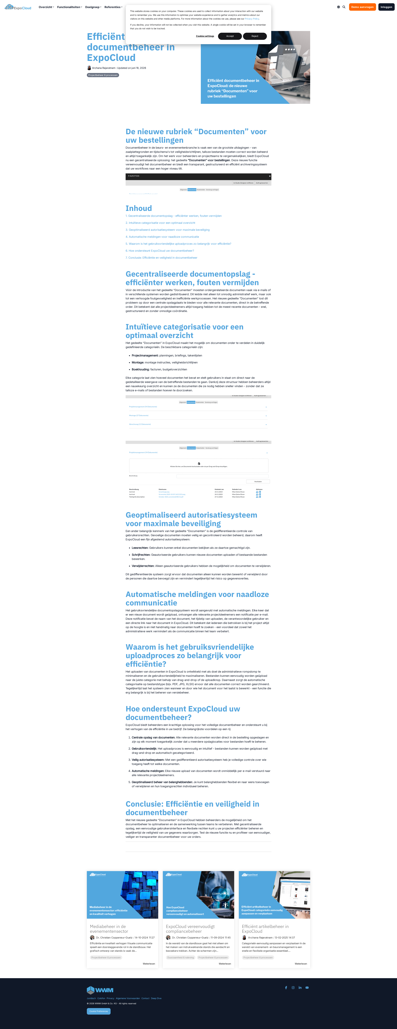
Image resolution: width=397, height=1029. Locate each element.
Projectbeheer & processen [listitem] (106, 957)
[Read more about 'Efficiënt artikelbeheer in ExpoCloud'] (274, 895)
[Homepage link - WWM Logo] (100, 992)
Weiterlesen (149, 964)
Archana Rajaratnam (103, 67)
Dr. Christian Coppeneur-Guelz (113, 937)
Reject (255, 36)
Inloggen (386, 7)
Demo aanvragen (362, 7)
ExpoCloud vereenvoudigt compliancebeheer (190, 928)
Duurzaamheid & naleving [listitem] (180, 957)
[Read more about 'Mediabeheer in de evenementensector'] (122, 895)
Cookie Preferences (98, 1011)
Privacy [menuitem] (110, 998)
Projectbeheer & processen (103, 75)
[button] (286, 988)
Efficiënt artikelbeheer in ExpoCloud (265, 928)
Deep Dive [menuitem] (156, 998)
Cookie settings (205, 36)
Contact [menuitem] (145, 998)
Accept (230, 36)
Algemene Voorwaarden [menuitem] (128, 998)
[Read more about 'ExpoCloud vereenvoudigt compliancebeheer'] (198, 895)
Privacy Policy (252, 18)
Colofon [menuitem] (101, 998)
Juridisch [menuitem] (91, 998)
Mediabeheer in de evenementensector (109, 928)
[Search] (344, 7)
